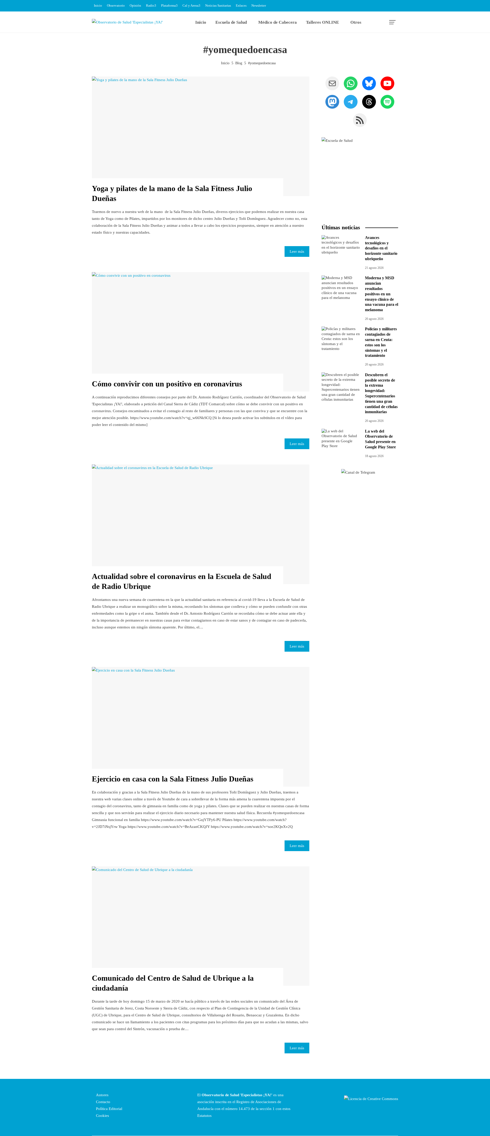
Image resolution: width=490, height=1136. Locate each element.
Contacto (102, 1102)
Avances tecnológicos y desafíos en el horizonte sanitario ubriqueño (381, 248)
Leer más (297, 251)
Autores (101, 1095)
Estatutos (204, 1116)
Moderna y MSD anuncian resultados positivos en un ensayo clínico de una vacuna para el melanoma (381, 294)
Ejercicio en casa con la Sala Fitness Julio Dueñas (172, 779)
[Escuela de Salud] (360, 175)
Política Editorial (108, 1109)
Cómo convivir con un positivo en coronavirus (167, 384)
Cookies (102, 1116)
